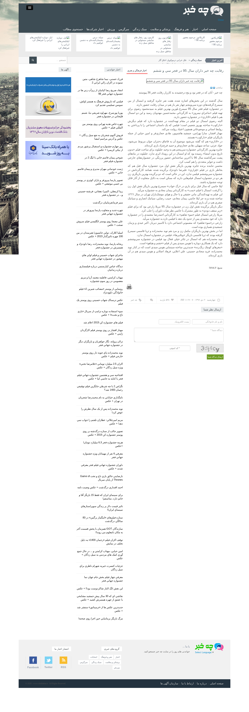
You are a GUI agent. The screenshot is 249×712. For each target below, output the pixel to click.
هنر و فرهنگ (181, 29)
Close (221, 20)
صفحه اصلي (209, 29)
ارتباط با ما (187, 683)
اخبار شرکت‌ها (95, 29)
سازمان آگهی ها (169, 683)
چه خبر (134, 300)
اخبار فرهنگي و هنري (137, 70)
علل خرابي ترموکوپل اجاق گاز (180, 60)
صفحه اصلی (217, 683)
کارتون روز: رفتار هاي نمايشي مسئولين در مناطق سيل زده (144, 40)
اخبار (195, 29)
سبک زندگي (140, 29)
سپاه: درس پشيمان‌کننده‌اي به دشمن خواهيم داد (91, 40)
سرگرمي (123, 29)
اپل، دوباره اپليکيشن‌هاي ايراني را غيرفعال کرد (41, 38)
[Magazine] (203, 10)
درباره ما (202, 683)
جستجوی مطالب (73, 29)
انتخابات (93, 657)
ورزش (111, 29)
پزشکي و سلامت (160, 29)
